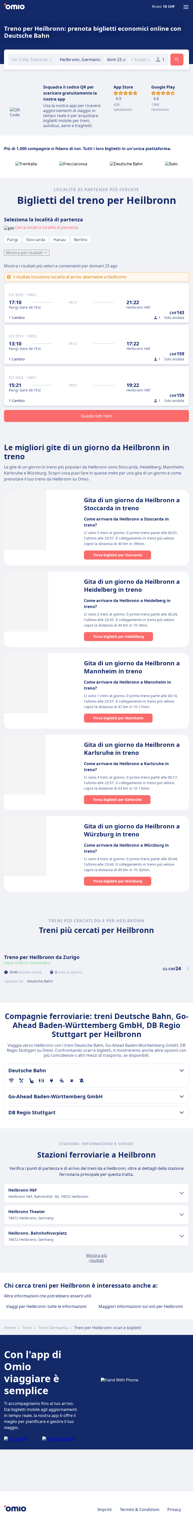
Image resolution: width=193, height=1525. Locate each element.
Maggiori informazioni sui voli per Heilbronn (141, 1306)
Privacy (174, 1509)
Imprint (105, 1509)
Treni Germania (53, 1327)
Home (10, 1327)
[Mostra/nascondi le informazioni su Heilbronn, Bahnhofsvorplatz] (182, 1236)
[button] (116, 60)
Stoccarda (35, 239)
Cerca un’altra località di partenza (46, 227)
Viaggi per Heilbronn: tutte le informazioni (46, 1306)
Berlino (80, 239)
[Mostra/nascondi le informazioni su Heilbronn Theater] (182, 1215)
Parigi (12, 239)
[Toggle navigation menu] (186, 7)
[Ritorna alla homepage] (14, 7)
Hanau (59, 239)
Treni (27, 1327)
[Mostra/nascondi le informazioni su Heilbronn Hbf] (182, 1193)
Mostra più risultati (24, 252)
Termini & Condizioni (139, 1509)
